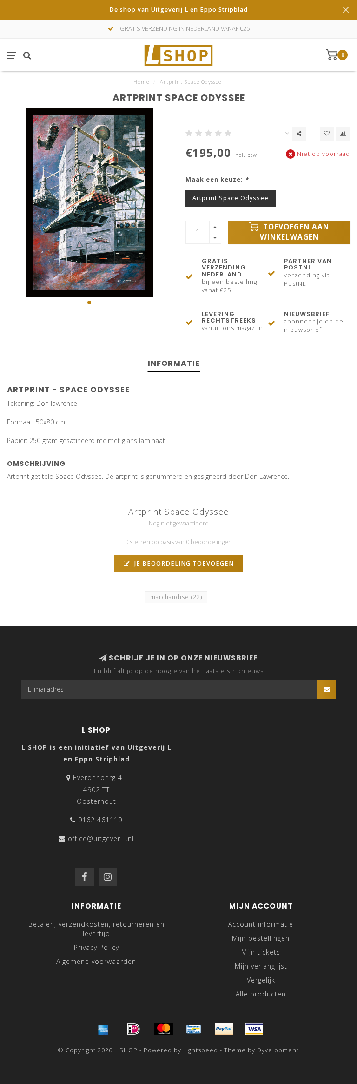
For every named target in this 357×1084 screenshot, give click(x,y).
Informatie (174, 363)
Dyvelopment (278, 1050)
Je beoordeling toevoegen (183, 563)
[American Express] (103, 1029)
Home (141, 81)
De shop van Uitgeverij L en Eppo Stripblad (178, 9)
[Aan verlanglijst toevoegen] (327, 134)
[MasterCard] (163, 1029)
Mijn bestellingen (261, 938)
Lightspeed (200, 1050)
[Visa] (254, 1029)
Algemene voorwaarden (96, 961)
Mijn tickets (260, 952)
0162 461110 (100, 819)
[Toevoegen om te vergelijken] (343, 134)
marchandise (176, 597)
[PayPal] (224, 1029)
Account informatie (260, 924)
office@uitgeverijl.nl (101, 838)
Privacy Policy (96, 947)
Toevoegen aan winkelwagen (295, 232)
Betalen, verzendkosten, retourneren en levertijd (96, 929)
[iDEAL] (133, 1029)
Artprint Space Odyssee (230, 198)
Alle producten (261, 994)
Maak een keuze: (217, 179)
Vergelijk (261, 980)
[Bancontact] (193, 1029)
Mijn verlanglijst (261, 966)
